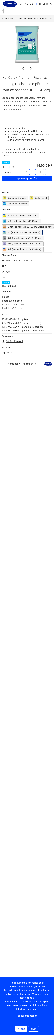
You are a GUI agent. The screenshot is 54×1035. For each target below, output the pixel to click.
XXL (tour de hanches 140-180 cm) (24, 238)
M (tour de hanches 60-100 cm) (23, 221)
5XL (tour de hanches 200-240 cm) (24, 243)
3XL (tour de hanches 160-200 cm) (24, 249)
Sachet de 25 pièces (18, 203)
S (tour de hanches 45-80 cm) (22, 215)
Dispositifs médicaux (26, 18)
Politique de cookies (27, 1015)
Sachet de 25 (41, 198)
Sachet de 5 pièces (17, 198)
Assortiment (7, 18)
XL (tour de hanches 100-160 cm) (24, 232)
